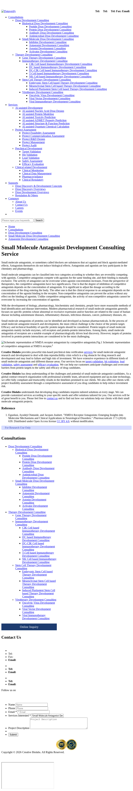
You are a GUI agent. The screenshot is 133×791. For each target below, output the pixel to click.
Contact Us (21, 204)
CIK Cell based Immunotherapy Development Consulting (60, 64)
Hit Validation (29, 154)
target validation (94, 361)
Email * (12, 711)
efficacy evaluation (48, 364)
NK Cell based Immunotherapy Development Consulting (60, 76)
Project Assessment (25, 129)
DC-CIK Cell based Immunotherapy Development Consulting (63, 70)
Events (19, 211)
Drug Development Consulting (32, 20)
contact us (52, 398)
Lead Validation (30, 157)
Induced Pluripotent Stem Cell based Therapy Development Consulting (68, 89)
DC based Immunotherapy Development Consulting (57, 67)
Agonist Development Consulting (47, 48)
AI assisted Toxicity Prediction (39, 117)
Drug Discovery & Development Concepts (38, 186)
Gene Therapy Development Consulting (44, 57)
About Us (20, 201)
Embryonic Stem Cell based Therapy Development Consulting (63, 82)
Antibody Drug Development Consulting (51, 32)
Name (11, 704)
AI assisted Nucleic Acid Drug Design (43, 110)
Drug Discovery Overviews (30, 189)
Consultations (15, 17)
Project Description (18, 728)
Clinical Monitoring (33, 170)
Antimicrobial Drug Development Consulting (54, 35)
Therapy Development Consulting (33, 54)
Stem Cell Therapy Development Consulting (46, 79)
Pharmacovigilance (32, 176)
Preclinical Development (28, 148)
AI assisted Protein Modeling (38, 114)
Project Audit (29, 145)
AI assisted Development (29, 107)
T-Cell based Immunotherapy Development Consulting (59, 73)
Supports (13, 182)
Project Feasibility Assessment (38, 132)
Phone (11, 708)
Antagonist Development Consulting (49, 45)
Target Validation (31, 151)
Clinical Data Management (36, 173)
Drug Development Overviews (32, 192)
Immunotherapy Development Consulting (45, 60)
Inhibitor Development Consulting (47, 42)
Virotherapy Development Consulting (42, 92)
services (88, 352)
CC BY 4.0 (63, 421)
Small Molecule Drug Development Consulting (48, 39)
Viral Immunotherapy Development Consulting (55, 101)
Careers (19, 207)
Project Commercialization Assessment (43, 135)
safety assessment (23, 364)
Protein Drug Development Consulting (50, 29)
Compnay (13, 198)
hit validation (111, 361)
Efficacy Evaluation (33, 164)
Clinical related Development (31, 167)
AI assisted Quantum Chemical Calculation (45, 126)
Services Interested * (19, 715)
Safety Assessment (32, 160)
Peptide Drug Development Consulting (50, 26)
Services (12, 104)
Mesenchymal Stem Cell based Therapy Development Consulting (65, 85)
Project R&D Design (33, 139)
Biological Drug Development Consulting (45, 23)
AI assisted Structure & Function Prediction (46, 123)
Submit (13, 734)
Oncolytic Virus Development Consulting (51, 95)
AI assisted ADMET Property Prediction (44, 120)
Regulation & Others (26, 195)
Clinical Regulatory (32, 179)
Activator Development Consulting (48, 51)
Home (11, 226)
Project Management (33, 142)
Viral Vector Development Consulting (49, 98)
